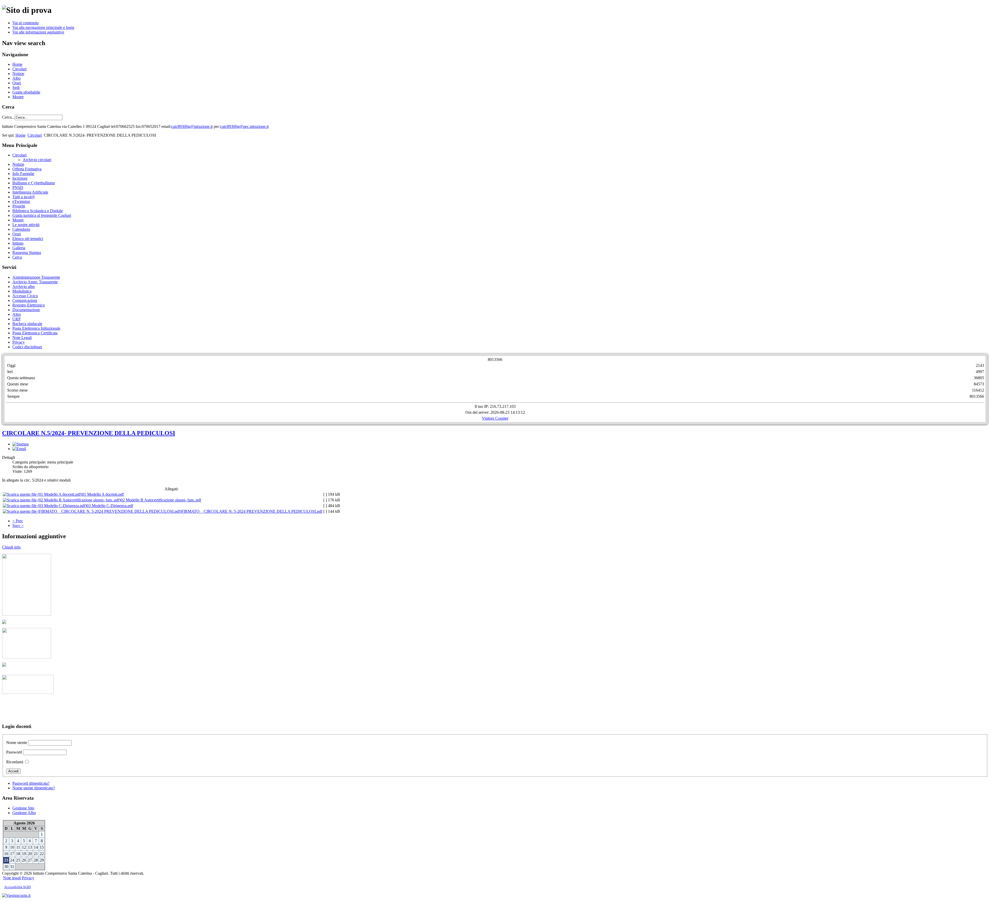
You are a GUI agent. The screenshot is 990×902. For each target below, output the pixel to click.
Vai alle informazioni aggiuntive (38, 32)
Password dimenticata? (31, 783)
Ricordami (14, 762)
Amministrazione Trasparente (36, 277)
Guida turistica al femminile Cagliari (41, 215)
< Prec (17, 521)
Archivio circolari (37, 160)
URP (16, 319)
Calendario (21, 229)
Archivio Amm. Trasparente (35, 282)
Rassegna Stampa (26, 252)
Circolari (19, 69)
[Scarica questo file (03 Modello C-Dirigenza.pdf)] (45, 505)
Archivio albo (23, 286)
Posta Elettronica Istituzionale (36, 328)
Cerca (17, 257)
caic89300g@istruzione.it (192, 126)
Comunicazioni (24, 300)
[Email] (19, 448)
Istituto (17, 243)
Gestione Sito (23, 808)
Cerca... (8, 117)
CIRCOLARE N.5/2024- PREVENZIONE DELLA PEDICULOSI (88, 433)
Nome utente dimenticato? (33, 788)
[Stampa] (20, 444)
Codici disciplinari (27, 347)
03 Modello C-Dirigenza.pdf (110, 505)
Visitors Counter (495, 418)
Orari (16, 83)
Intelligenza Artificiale (30, 192)
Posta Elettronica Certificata (34, 333)
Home (17, 64)
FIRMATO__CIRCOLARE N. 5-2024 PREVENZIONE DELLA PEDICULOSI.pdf (251, 511)
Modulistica (21, 291)
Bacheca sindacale (27, 323)
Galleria (18, 248)
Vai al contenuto (25, 23)
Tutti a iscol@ (23, 197)
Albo (16, 78)
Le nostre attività (25, 224)
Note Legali (22, 337)
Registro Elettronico (28, 305)
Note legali (12, 878)
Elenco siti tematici (27, 238)
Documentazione (26, 310)
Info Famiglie (23, 173)
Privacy (18, 342)
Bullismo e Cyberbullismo (33, 183)
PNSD (17, 187)
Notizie (18, 73)
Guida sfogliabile (26, 92)
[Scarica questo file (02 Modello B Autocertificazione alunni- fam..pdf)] (62, 500)
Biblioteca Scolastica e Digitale (37, 211)
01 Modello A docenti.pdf (103, 494)
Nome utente (16, 742)
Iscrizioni (19, 178)
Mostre (18, 97)
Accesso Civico (25, 296)
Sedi (16, 87)
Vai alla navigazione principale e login (43, 27)
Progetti (18, 206)
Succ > (18, 525)
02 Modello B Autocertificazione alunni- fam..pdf (161, 500)
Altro (16, 314)
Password (14, 752)
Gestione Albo (24, 812)
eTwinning (21, 201)
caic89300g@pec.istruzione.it (244, 126)
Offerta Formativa (27, 169)
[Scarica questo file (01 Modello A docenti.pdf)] (42, 494)
